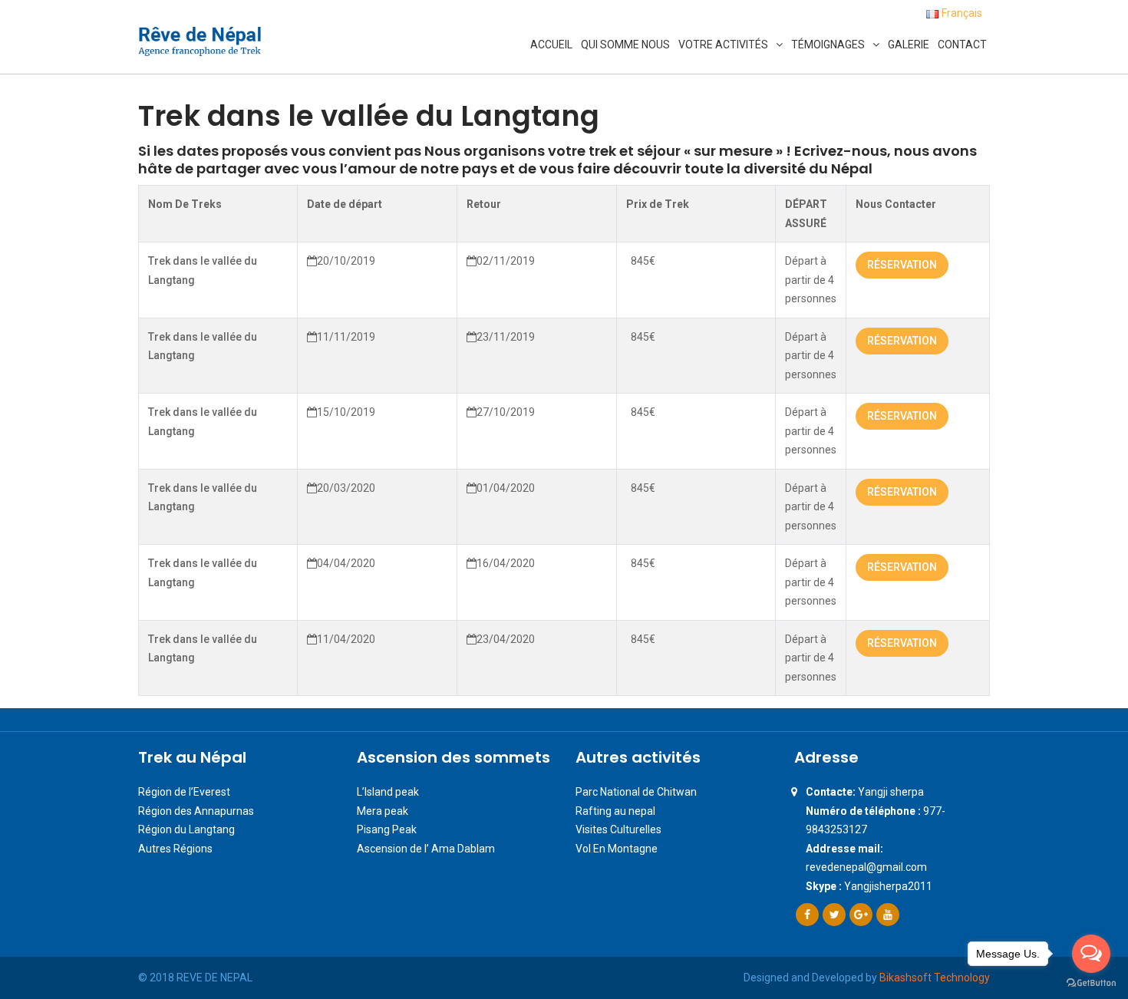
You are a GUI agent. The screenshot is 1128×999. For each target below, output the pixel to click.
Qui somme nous (625, 44)
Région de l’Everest (184, 792)
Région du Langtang (186, 829)
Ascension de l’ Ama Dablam (426, 848)
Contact (962, 44)
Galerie (908, 44)
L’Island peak (388, 792)
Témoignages (828, 44)
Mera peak (382, 811)
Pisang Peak (387, 829)
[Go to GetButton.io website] (1091, 983)
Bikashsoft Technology (934, 977)
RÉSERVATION (902, 265)
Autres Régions (175, 848)
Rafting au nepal (615, 811)
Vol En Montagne (617, 848)
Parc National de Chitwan (636, 792)
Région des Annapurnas (196, 811)
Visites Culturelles (618, 829)
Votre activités (723, 44)
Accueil (551, 44)
